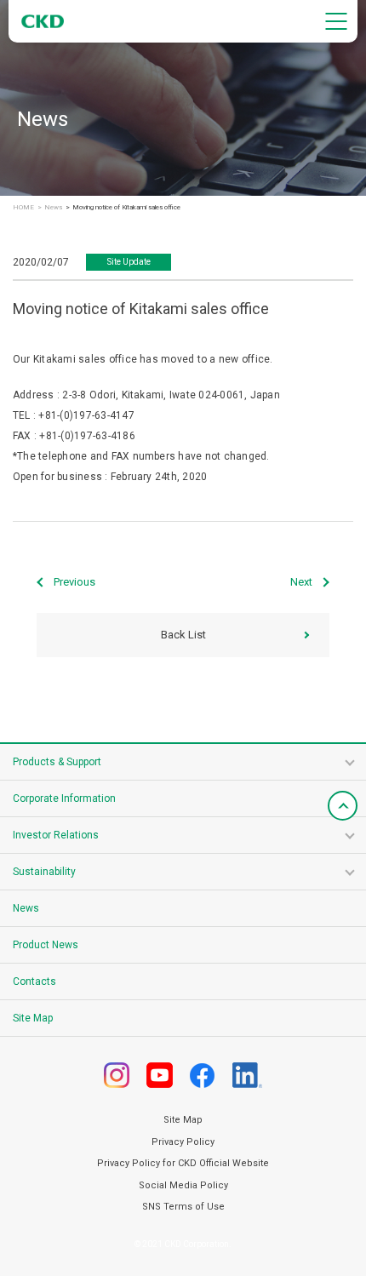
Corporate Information (64, 798)
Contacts (34, 981)
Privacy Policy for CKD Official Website (183, 1163)
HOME (23, 207)
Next (301, 581)
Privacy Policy (183, 1141)
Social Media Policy (183, 1185)
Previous (74, 581)
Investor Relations (56, 835)
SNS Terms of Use (183, 1206)
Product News (45, 945)
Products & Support (57, 762)
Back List (183, 634)
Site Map (33, 1018)
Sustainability (44, 872)
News (53, 207)
